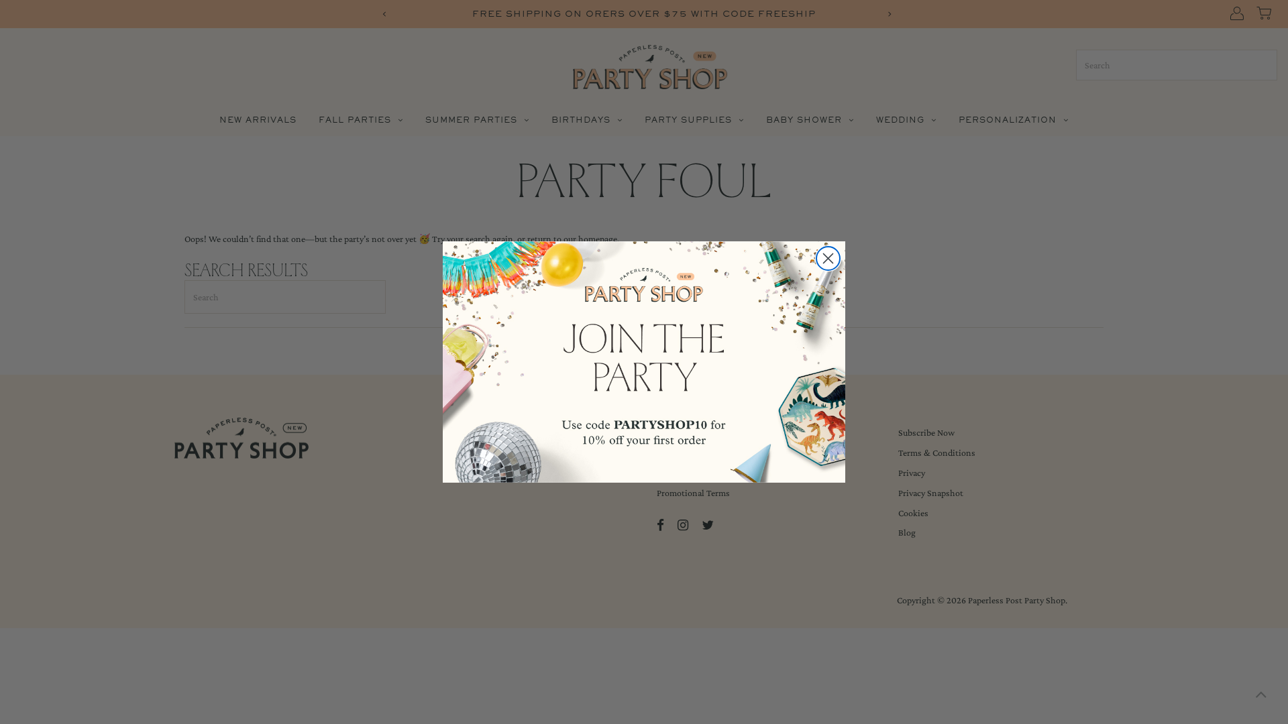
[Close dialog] (828, 258)
